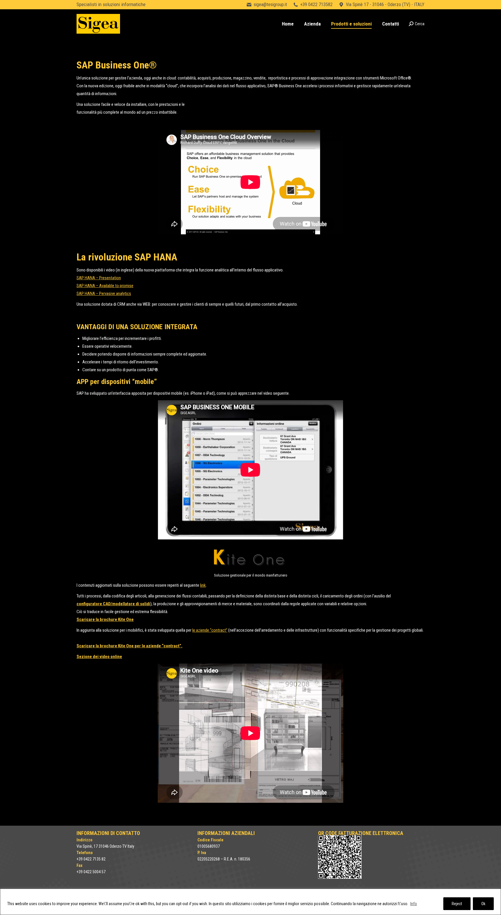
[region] (250, 902)
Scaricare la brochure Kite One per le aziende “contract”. (129, 645)
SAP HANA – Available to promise (105, 285)
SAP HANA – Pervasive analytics (104, 293)
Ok (483, 903)
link (203, 585)
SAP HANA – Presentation (99, 277)
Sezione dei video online (99, 656)
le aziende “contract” (209, 630)
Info (413, 903)
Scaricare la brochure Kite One (105, 619)
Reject (457, 903)
